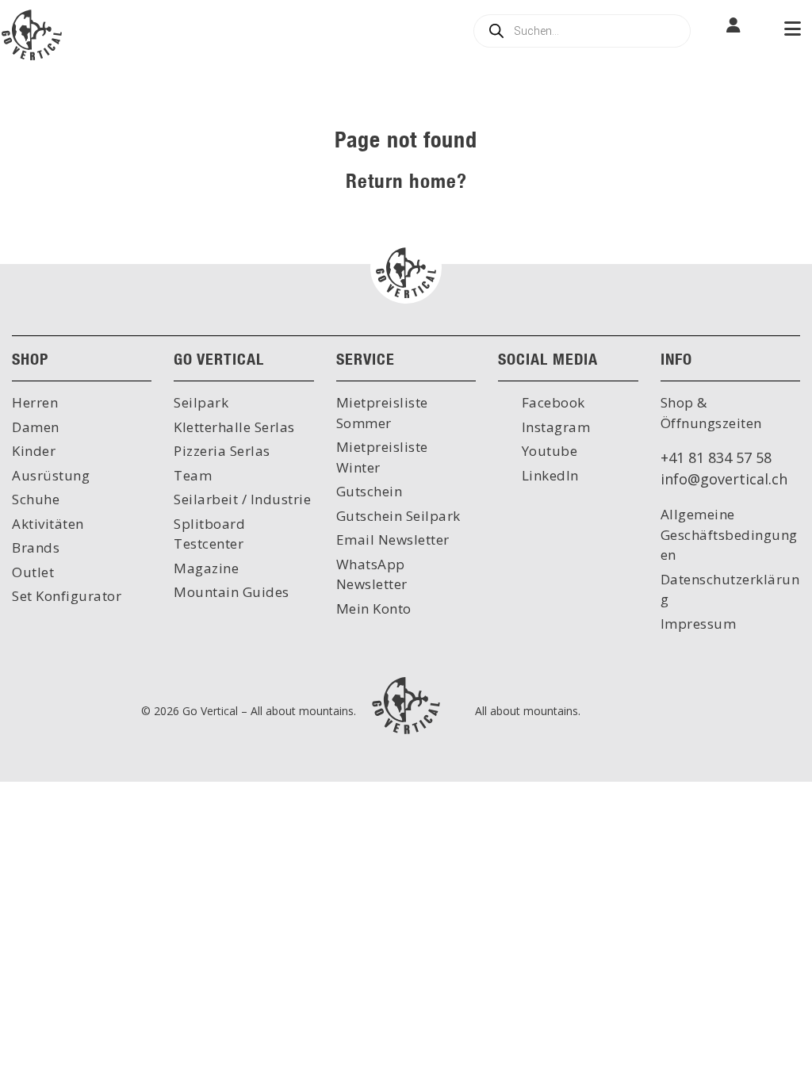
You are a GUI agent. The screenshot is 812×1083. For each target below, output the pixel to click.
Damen (35, 427)
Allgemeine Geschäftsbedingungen (729, 534)
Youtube (547, 451)
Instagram (554, 427)
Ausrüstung (51, 475)
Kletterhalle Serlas (234, 427)
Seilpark (201, 402)
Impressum (699, 623)
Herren (35, 402)
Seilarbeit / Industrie (242, 499)
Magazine (206, 568)
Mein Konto (374, 608)
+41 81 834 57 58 (716, 457)
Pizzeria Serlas (222, 451)
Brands (35, 547)
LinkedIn (548, 475)
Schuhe (35, 499)
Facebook (551, 402)
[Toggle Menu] (792, 30)
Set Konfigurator (66, 596)
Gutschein (369, 491)
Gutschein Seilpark (398, 516)
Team (193, 475)
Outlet (33, 572)
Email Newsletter (393, 539)
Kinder (34, 451)
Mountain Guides (231, 592)
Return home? (406, 180)
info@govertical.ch (724, 478)
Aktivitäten (48, 524)
